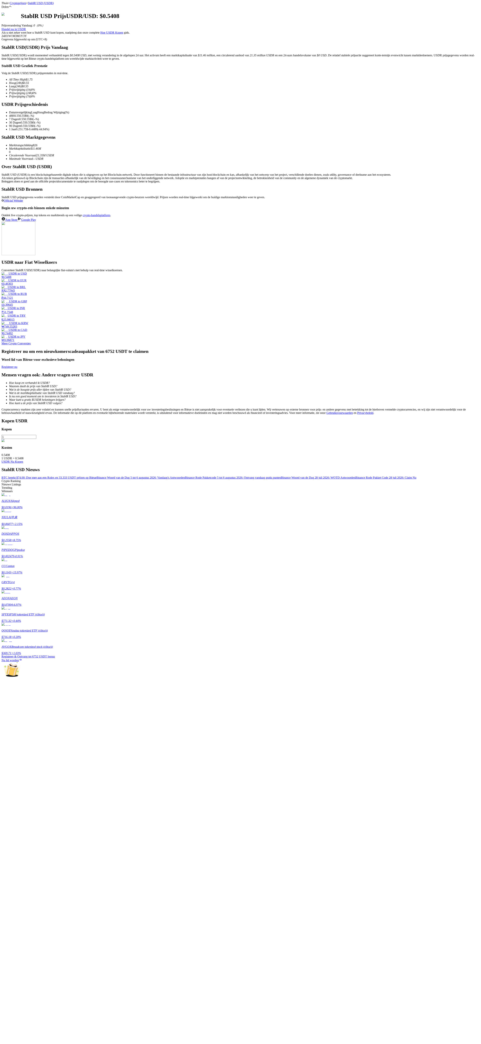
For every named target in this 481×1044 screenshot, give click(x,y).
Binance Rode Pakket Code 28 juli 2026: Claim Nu (385, 477)
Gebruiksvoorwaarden (339, 412)
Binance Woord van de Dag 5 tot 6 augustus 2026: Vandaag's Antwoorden (141, 477)
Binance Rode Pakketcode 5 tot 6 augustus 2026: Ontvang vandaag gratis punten (233, 477)
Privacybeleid (365, 412)
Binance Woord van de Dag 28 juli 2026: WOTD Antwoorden (318, 477)
